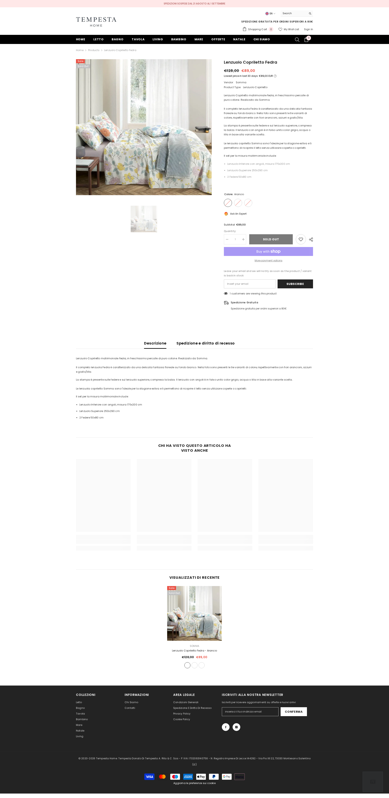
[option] (144, 127)
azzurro (194, 665)
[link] (103, 541)
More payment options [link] (268, 260)
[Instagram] (236, 727)
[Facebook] (226, 727)
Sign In (308, 29)
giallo (202, 665)
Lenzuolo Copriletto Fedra (194, 650)
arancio (187, 665)
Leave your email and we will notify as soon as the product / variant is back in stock (268, 273)
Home (79, 50)
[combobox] (294, 13)
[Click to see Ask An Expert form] (373, 782)
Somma (241, 82)
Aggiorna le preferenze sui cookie (194, 783)
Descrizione (155, 343)
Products (93, 50)
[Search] (297, 13)
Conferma (294, 712)
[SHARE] (309, 239)
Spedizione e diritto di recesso (205, 343)
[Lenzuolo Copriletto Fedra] (194, 613)
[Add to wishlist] (301, 239)
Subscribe (295, 284)
